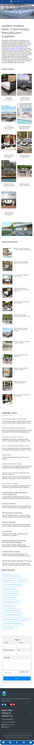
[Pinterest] (14, 704)
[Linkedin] (5, 704)
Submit (17, 678)
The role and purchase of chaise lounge (14, 419)
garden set (25, 619)
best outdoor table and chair (11, 602)
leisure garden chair (8, 580)
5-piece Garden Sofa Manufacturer (12, 623)
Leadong (26, 737)
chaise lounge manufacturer (10, 593)
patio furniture (22, 580)
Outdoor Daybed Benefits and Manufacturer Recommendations (15, 473)
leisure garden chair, (13, 48)
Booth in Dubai (6, 455)
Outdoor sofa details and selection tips (14, 428)
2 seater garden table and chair (11, 610)
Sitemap (13, 737)
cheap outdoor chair (8, 606)
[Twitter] (8, 704)
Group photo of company (10, 483)
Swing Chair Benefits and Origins (12, 464)
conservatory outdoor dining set (12, 615)
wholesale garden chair (9, 589)
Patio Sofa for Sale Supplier (10, 619)
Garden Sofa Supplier (9, 628)
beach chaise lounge (9, 597)
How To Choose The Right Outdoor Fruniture (15, 446)
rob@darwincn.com (8, 724)
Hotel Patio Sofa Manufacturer (11, 576)
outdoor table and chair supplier (12, 584)
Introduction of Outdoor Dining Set (12, 437)
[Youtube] (11, 704)
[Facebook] (3, 704)
